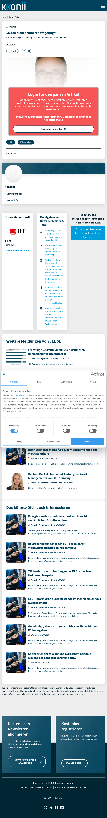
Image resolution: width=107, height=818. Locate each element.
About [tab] (93, 382)
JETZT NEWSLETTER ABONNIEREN (25, 762)
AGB (48, 783)
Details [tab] (40, 382)
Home (4, 17)
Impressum (11, 153)
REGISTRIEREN (73, 763)
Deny (19, 442)
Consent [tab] (14, 382)
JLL (10, 142)
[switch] (40, 431)
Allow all (87, 442)
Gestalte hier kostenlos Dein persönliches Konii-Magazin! (88, 233)
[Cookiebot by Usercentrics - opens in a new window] (92, 374)
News (11, 17)
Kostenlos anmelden (52, 128)
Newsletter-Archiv (43, 787)
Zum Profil (10, 200)
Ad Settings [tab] (66, 382)
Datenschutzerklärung (63, 783)
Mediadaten (27, 787)
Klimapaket (25, 142)
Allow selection (54, 442)
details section (92, 417)
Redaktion (60, 787)
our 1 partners (17, 395)
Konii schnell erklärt (76, 787)
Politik (17, 17)
